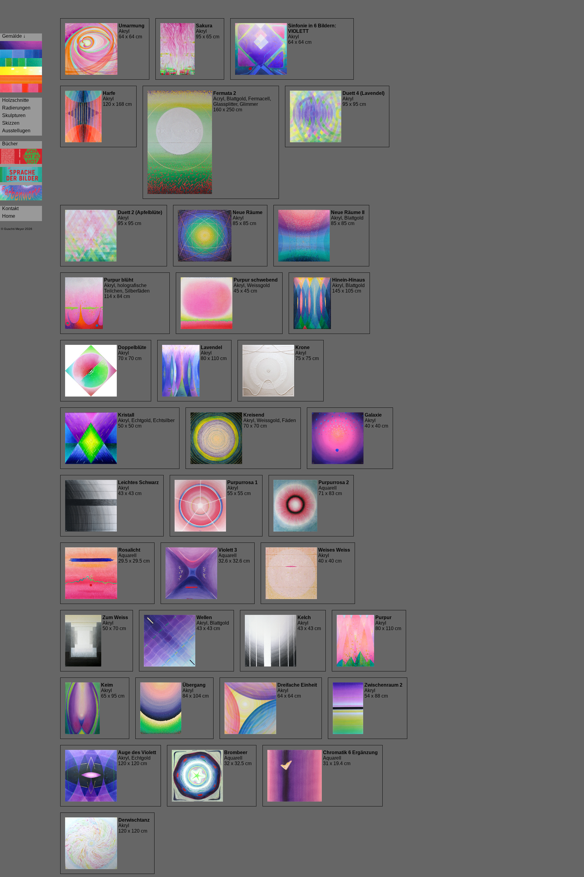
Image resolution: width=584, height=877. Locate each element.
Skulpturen (13, 115)
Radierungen (15, 107)
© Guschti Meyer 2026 (16, 229)
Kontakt (10, 208)
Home (8, 216)
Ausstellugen (15, 130)
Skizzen (10, 123)
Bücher (9, 143)
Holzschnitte (15, 100)
